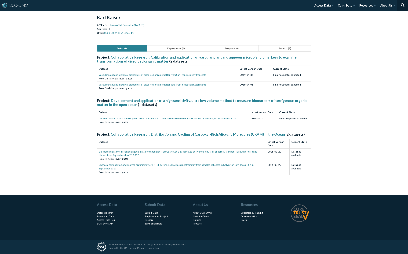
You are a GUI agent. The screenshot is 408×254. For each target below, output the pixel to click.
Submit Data (151, 212)
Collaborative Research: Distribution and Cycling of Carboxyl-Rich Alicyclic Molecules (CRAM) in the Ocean (198, 134)
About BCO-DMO (202, 212)
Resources (366, 5)
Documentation (249, 216)
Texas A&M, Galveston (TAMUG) (126, 25)
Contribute (345, 5)
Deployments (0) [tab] (176, 48)
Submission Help (153, 223)
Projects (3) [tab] (285, 48)
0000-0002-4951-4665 (117, 32)
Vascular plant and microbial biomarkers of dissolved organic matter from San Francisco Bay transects (152, 74)
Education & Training (252, 212)
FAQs (244, 219)
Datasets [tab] (122, 48)
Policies (197, 219)
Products (198, 223)
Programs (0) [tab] (232, 48)
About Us (386, 5)
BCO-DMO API (105, 223)
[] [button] (110, 28)
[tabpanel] (204, 119)
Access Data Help (106, 219)
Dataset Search (105, 212)
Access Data (322, 5)
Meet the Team (201, 216)
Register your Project (156, 216)
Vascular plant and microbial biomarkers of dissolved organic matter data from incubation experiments (152, 84)
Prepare (149, 219)
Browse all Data (105, 216)
